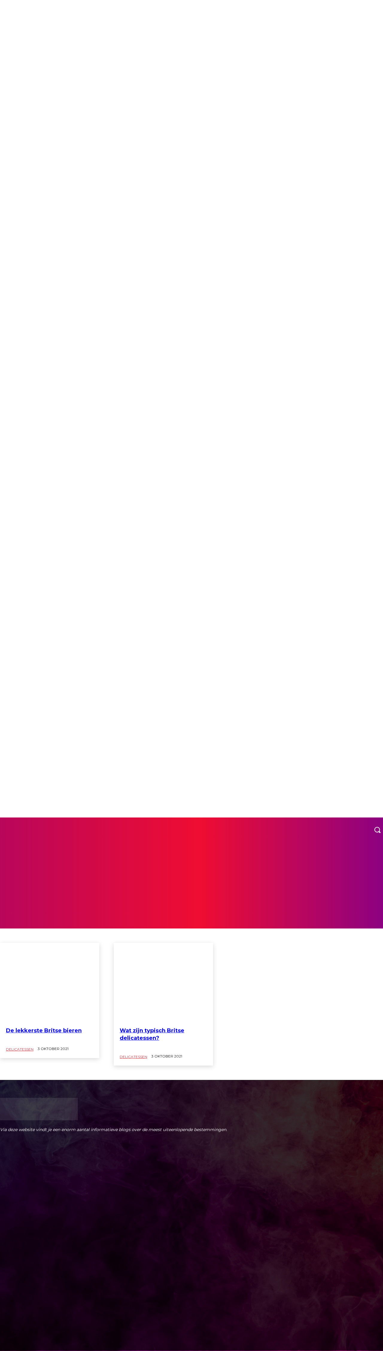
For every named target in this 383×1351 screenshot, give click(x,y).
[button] (377, 829)
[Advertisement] (191, 886)
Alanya (19, 707)
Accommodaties (25, 674)
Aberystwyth (23, 669)
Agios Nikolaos (25, 701)
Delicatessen (20, 1049)
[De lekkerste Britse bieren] (49, 982)
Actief (18, 685)
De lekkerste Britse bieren (44, 1030)
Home (5, 9)
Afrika (18, 696)
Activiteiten (22, 690)
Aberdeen (21, 663)
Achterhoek (22, 680)
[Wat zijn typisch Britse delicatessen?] (163, 982)
